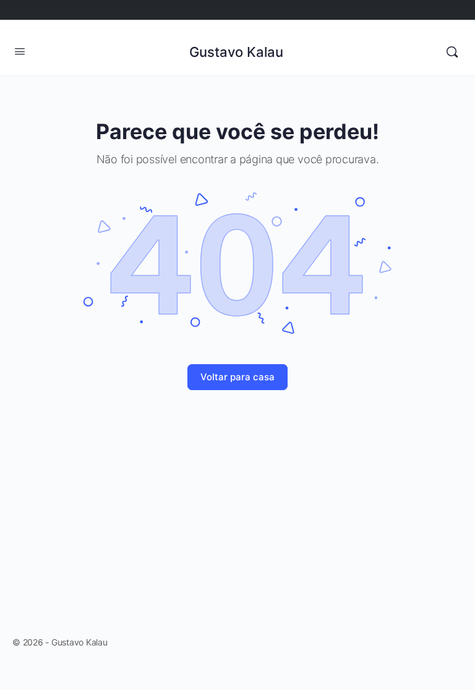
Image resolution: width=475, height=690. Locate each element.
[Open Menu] (19, 51)
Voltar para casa (237, 377)
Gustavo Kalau (236, 52)
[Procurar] (452, 51)
